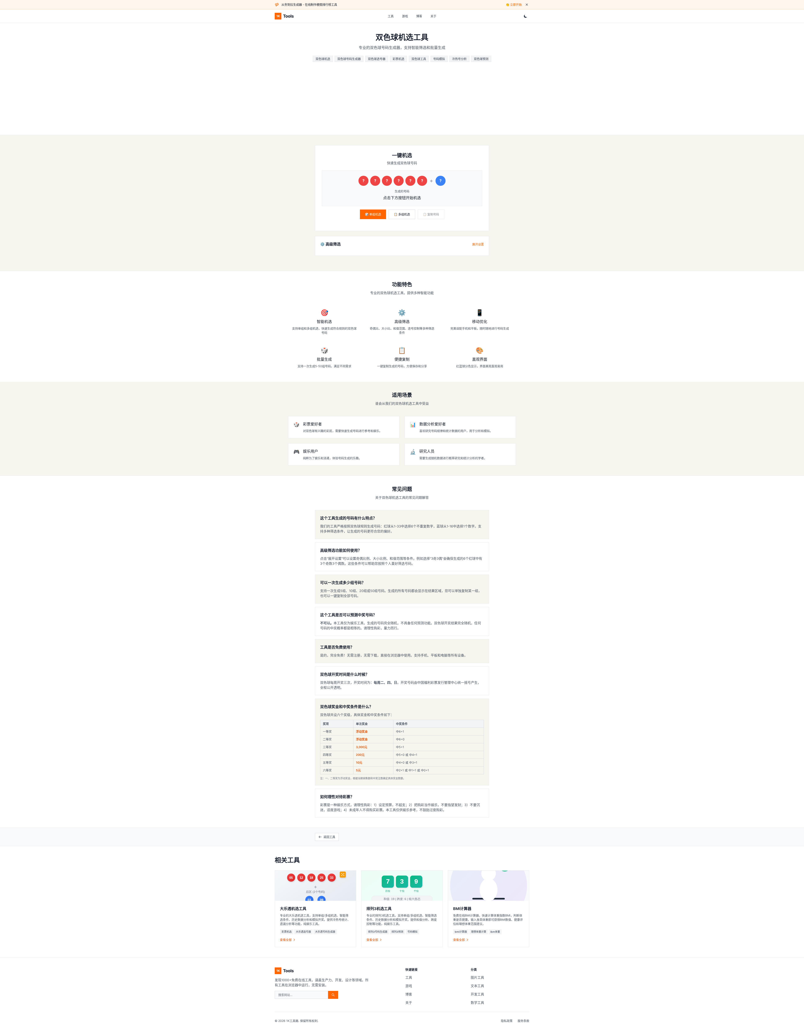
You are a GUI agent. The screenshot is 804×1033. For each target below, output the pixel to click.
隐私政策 (507, 1021)
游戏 (405, 16)
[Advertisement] (402, 93)
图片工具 (477, 977)
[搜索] (333, 995)
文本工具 (477, 986)
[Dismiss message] (526, 4)
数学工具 (477, 1003)
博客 (419, 16)
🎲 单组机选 (373, 214)
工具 (391, 16)
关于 (433, 16)
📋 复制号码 (431, 214)
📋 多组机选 (402, 214)
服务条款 (523, 1021)
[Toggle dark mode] (525, 16)
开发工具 (477, 994)
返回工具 (329, 837)
